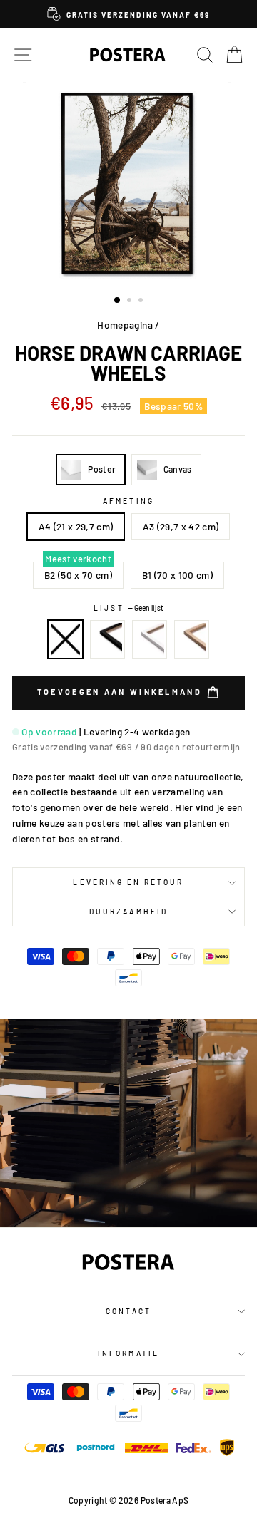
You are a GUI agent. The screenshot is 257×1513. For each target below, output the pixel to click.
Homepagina (124, 325)
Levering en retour (128, 882)
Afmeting (128, 501)
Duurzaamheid (128, 911)
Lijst (128, 608)
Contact (128, 1311)
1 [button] (117, 300)
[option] (128, 14)
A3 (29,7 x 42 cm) (181, 526)
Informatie (128, 1353)
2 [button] (130, 301)
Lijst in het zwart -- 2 (108, 639)
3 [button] (142, 301)
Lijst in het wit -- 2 (150, 639)
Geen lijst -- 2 (66, 639)
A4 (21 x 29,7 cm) (76, 526)
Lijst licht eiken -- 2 (192, 639)
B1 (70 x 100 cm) (177, 575)
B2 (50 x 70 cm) (78, 575)
